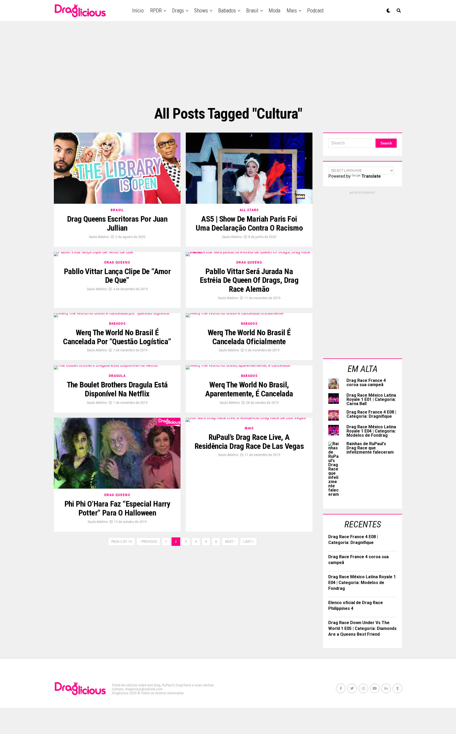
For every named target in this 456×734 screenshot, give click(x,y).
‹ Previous (148, 541)
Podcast (315, 10)
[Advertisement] (228, 63)
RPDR (156, 10)
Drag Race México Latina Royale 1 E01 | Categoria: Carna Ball (371, 399)
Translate (371, 176)
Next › (230, 541)
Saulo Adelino (99, 237)
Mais (292, 10)
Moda (274, 10)
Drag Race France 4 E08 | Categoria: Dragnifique (371, 414)
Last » (248, 541)
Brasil (252, 10)
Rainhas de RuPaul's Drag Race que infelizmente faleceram (370, 448)
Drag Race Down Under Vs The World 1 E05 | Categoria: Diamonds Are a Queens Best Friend (362, 628)
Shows (201, 10)
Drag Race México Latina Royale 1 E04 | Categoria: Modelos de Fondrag (371, 431)
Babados (227, 10)
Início (138, 10)
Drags (178, 10)
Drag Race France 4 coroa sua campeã (366, 382)
